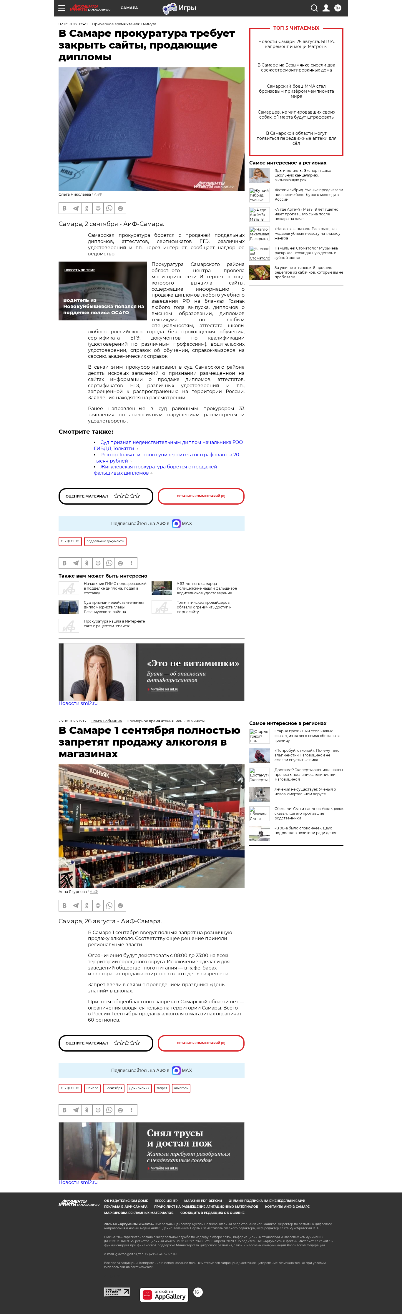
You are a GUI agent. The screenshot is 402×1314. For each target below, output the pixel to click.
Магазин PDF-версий (203, 1201)
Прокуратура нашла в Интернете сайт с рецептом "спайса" (114, 623)
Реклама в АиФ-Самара (125, 1207)
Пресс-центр (166, 1201)
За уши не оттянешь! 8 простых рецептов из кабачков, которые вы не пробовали (309, 272)
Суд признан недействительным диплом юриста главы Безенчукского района (114, 607)
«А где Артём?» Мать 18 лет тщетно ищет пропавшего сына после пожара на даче (306, 214)
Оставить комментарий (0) (201, 496)
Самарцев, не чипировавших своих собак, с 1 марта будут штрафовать (296, 115)
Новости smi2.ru (78, 703)
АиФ (98, 194)
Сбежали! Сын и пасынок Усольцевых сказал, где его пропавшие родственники (309, 813)
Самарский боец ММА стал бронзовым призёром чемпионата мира (296, 91)
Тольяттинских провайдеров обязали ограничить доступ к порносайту (204, 607)
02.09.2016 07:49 (73, 24)
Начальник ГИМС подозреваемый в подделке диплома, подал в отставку (115, 588)
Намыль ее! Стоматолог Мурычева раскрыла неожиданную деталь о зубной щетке (306, 253)
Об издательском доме (126, 1201)
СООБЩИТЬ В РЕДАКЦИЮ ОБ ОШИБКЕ (212, 1213)
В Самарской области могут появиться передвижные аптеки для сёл (296, 138)
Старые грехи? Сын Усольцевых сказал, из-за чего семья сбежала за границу (307, 736)
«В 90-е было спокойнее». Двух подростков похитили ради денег (306, 830)
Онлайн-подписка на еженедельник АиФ (267, 1201)
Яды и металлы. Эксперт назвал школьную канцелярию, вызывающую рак (304, 175)
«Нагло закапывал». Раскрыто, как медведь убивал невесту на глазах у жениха (307, 233)
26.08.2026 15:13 (72, 721)
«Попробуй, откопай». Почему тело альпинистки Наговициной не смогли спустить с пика (307, 755)
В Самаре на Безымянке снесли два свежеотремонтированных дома (296, 68)
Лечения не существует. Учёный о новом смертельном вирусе (305, 791)
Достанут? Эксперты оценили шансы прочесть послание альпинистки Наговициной (309, 774)
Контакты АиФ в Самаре (287, 1207)
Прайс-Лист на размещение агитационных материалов (206, 1207)
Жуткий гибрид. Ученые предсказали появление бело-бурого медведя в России (309, 195)
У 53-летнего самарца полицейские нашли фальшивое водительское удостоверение (207, 588)
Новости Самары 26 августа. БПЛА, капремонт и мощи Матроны (296, 44)
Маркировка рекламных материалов (139, 1213)
